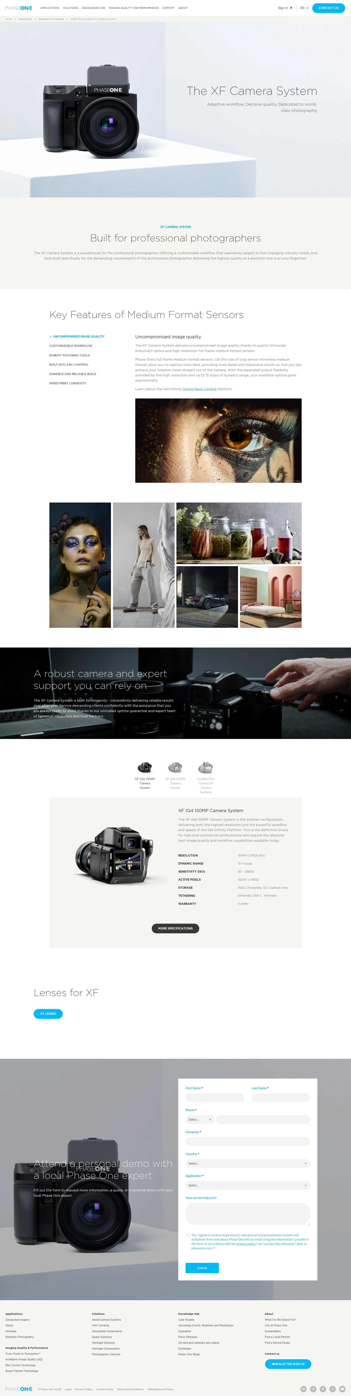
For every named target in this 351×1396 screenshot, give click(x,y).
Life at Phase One (276, 1325)
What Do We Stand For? (280, 1319)
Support (169, 7)
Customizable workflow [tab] (71, 346)
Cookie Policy (104, 1389)
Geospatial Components (107, 1331)
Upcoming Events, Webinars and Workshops (205, 1325)
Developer (184, 1348)
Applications (49, 7)
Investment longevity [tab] (67, 383)
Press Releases (187, 1337)
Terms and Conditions (130, 1389)
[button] (210, 1119)
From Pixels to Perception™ (22, 1353)
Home (8, 19)
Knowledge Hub (93, 7)
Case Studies (186, 1319)
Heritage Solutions (103, 1342)
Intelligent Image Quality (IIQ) (24, 1359)
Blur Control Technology (20, 1365)
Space (9, 1325)
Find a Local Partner (277, 1337)
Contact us (329, 8)
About (183, 7)
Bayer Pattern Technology (21, 1371)
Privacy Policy (83, 1389)
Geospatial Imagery (17, 1319)
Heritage (10, 1331)
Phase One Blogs (189, 1354)
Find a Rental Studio (277, 1342)
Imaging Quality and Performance (134, 7)
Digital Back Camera (199, 389)
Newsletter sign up (288, 1364)
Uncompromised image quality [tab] (79, 336)
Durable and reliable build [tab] (72, 374)
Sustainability (273, 1331)
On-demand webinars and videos (198, 1342)
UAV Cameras (100, 1325)
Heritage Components (106, 1348)
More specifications (175, 928)
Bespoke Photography (51, 19)
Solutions (70, 7)
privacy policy (246, 1244)
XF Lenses (48, 1013)
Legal (68, 1389)
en (302, 8)
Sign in (283, 8)
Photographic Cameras (106, 1354)
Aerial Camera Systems (106, 1319)
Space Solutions (102, 1337)
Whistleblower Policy (160, 1389)
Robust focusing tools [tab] (69, 355)
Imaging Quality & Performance (26, 1347)
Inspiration (184, 1331)
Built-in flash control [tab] (69, 364)
